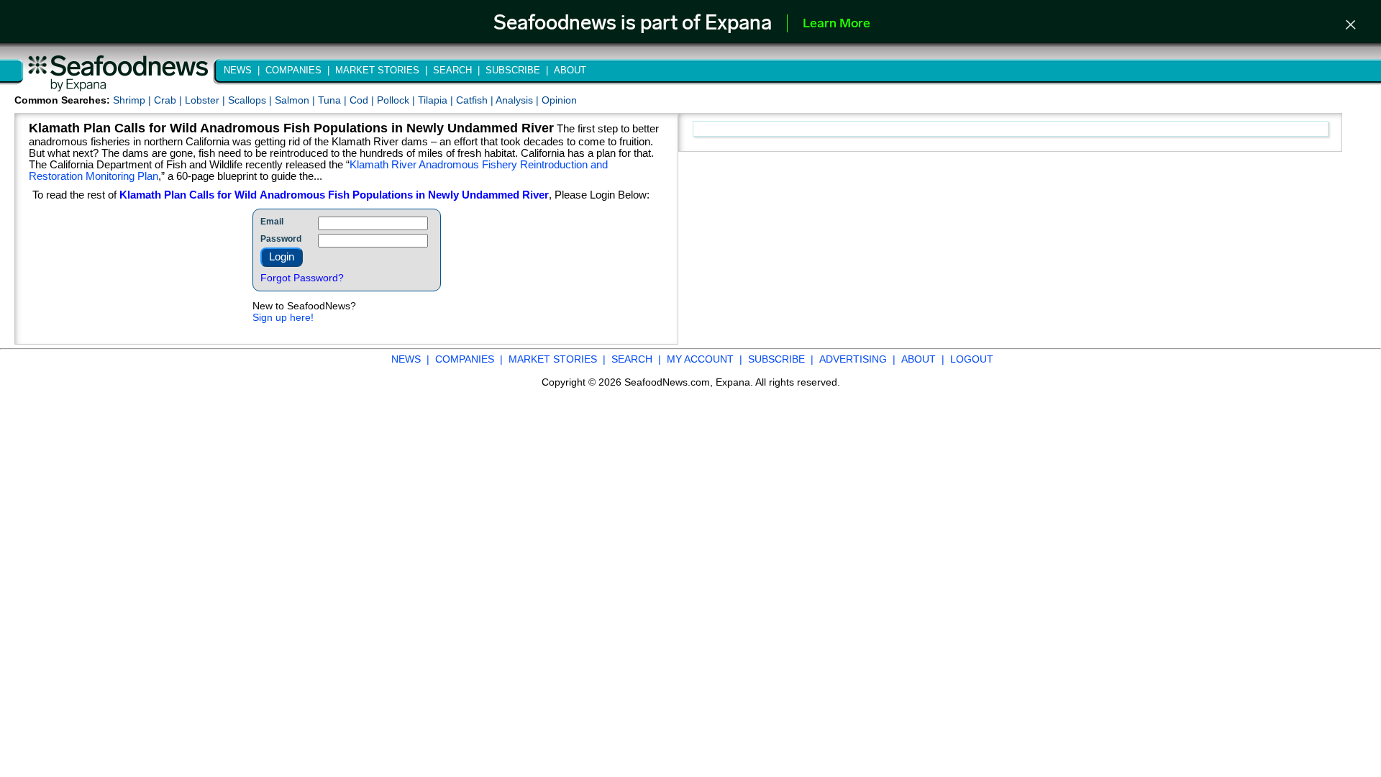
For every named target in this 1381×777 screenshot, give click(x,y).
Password (280, 239)
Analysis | (519, 100)
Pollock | (397, 100)
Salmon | (296, 100)
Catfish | (476, 100)
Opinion (559, 100)
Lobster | (206, 100)
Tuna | (334, 100)
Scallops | (251, 100)
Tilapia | (437, 100)
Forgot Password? (302, 277)
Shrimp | (133, 100)
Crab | (169, 100)
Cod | (363, 100)
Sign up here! (283, 317)
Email (271, 222)
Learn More (836, 24)
